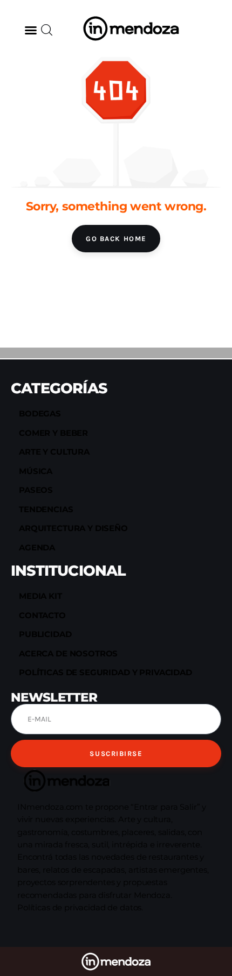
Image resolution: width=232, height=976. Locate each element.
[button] (30, 30)
